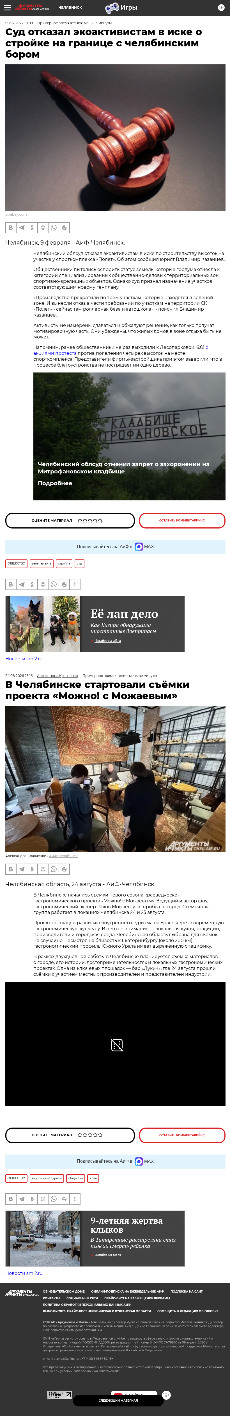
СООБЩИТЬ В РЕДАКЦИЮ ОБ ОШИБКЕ (188, 1311)
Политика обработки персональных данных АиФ (87, 1305)
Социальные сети (82, 1298)
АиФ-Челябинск (63, 856)
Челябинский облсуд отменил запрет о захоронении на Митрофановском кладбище (124, 468)
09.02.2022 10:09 (19, 23)
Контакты (51, 1298)
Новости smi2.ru (24, 658)
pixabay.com (16, 214)
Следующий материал (118, 1401)
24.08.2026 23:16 (19, 676)
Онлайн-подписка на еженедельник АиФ (127, 1291)
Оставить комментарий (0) (182, 520)
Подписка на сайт (187, 1291)
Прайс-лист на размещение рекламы (137, 1298)
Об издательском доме (64, 1291)
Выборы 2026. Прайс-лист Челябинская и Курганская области (97, 1311)
